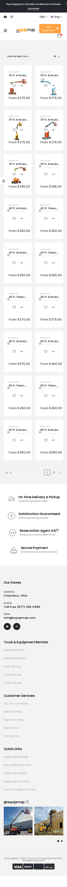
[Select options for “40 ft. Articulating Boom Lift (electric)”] (21, 218)
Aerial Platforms (14, 650)
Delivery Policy (13, 711)
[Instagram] (11, 16)
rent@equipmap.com (20, 618)
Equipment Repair (15, 773)
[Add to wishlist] (14, 85)
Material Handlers (15, 658)
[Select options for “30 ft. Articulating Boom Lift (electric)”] (21, 85)
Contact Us (11, 736)
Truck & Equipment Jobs (20, 789)
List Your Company (16, 703)
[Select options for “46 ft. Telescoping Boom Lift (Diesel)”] (21, 307)
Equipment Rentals (16, 757)
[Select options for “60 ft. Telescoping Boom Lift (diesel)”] (21, 396)
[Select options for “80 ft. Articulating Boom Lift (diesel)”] (53, 440)
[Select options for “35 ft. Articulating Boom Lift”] (21, 174)
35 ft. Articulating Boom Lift (26, 164)
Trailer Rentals (13, 683)
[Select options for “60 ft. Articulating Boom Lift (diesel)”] (53, 351)
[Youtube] (5, 16)
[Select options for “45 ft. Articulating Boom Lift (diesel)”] (53, 307)
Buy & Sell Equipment (17, 765)
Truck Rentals (12, 675)
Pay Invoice (11, 728)
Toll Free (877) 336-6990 (22, 607)
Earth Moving (12, 666)
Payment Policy (14, 720)
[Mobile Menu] (5, 30)
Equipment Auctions (17, 781)
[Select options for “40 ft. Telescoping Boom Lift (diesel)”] (53, 218)
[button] (58, 841)
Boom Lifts (14, 72)
